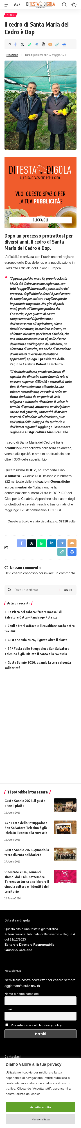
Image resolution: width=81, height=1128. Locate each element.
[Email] (50, 44)
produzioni (13, 448)
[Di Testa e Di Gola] (40, 4)
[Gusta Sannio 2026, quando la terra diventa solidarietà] (65, 854)
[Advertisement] (40, 728)
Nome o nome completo (21, 993)
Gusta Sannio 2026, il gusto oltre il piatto (38, 640)
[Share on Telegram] (36, 44)
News (10, 15)
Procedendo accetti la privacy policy (36, 1025)
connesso (30, 573)
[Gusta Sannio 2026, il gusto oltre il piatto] (65, 805)
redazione (12, 55)
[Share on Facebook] (15, 44)
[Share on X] (22, 44)
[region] (40, 1093)
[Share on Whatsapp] (29, 44)
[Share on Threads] (43, 44)
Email (8, 1009)
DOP (29, 470)
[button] (8, 5)
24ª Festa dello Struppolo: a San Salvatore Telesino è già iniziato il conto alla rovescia (25, 828)
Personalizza (41, 1119)
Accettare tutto (40, 1107)
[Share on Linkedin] (51, 543)
